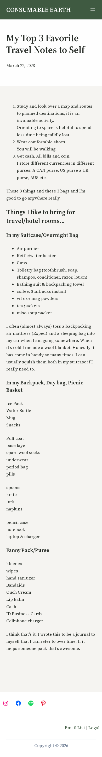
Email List (75, 727)
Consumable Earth (38, 9)
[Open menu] (92, 10)
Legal (93, 727)
